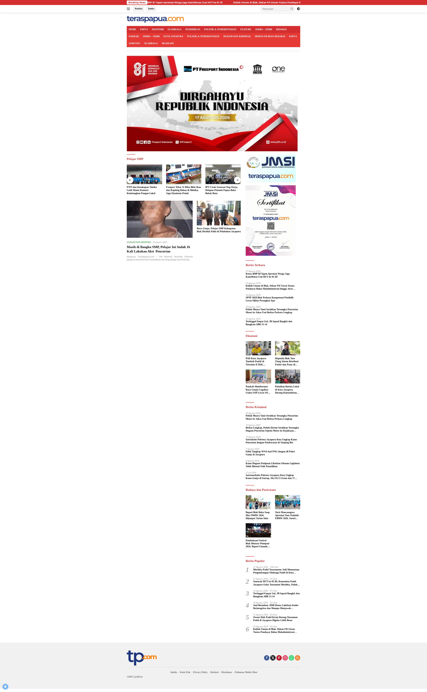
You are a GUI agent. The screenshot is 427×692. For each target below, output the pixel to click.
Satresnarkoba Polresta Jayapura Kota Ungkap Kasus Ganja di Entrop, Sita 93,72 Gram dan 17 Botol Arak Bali (270, 477)
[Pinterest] (279, 658)
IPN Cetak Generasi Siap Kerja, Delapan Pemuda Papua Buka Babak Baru (221, 190)
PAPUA (144, 29)
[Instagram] (285, 658)
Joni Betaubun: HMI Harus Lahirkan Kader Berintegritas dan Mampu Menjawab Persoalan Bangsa (275, 607)
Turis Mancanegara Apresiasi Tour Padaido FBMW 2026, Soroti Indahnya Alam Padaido (287, 515)
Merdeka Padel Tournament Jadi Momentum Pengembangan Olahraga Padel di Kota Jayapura (276, 571)
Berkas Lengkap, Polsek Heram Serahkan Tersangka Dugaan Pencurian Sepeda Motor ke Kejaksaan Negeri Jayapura (272, 429)
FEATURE (245, 29)
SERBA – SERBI (263, 29)
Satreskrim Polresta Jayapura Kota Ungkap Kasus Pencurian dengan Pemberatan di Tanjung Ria (271, 441)
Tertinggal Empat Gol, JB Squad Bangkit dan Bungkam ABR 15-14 (269, 323)
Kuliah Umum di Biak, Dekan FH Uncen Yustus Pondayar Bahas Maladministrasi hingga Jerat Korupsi (258, 2)
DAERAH (134, 36)
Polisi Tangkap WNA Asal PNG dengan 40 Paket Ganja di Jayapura (270, 453)
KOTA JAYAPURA (173, 36)
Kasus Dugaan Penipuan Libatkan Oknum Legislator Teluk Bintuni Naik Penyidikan (273, 465)
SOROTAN (134, 43)
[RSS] (297, 658)
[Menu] (129, 9)
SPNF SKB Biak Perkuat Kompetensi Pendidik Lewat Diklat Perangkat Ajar (270, 299)
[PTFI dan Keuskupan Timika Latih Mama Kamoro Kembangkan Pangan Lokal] (144, 174)
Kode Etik (185, 672)
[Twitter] (273, 658)
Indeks (151, 8)
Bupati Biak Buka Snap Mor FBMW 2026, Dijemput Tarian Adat (258, 515)
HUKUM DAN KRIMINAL (237, 36)
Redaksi (138, 8)
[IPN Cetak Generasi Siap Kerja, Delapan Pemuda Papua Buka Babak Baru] (223, 174)
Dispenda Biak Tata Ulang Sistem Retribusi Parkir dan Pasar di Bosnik (286, 361)
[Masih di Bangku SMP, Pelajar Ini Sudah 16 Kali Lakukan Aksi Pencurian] (160, 219)
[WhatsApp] (291, 658)
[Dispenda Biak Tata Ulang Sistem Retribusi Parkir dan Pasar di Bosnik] (287, 348)
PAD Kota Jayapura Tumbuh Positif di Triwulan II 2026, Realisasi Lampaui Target (256, 361)
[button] (292, 8)
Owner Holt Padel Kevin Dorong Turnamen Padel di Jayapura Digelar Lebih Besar (275, 619)
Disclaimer (226, 672)
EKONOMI (158, 29)
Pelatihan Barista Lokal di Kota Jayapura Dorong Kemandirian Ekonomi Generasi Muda (287, 389)
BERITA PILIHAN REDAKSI (270, 36)
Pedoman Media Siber (246, 672)
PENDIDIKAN (192, 29)
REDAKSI (281, 29)
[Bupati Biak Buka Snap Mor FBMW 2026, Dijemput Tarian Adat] (258, 502)
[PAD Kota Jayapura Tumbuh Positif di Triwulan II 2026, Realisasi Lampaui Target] (258, 348)
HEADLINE (168, 43)
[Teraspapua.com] (155, 19)
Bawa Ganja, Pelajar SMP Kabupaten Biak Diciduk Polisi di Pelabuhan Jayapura (219, 230)
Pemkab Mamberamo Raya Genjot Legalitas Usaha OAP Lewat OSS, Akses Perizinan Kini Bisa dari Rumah (258, 389)
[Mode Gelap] (298, 9)
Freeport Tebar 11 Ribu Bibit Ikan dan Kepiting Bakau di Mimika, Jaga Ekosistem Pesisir (183, 190)
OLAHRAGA (174, 29)
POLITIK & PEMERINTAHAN (220, 29)
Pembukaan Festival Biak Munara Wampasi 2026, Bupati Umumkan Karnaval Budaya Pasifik (258, 543)
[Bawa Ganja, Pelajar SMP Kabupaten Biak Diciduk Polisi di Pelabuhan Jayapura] (219, 213)
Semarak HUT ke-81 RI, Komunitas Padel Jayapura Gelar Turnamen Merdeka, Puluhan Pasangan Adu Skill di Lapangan (276, 583)
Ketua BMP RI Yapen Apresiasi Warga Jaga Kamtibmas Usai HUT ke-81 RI (147, 2)
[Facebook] (266, 658)
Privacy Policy (200, 672)
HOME (132, 29)
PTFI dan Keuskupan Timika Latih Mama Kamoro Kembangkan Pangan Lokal (142, 190)
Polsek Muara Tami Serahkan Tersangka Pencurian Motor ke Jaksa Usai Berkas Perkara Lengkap (272, 311)
